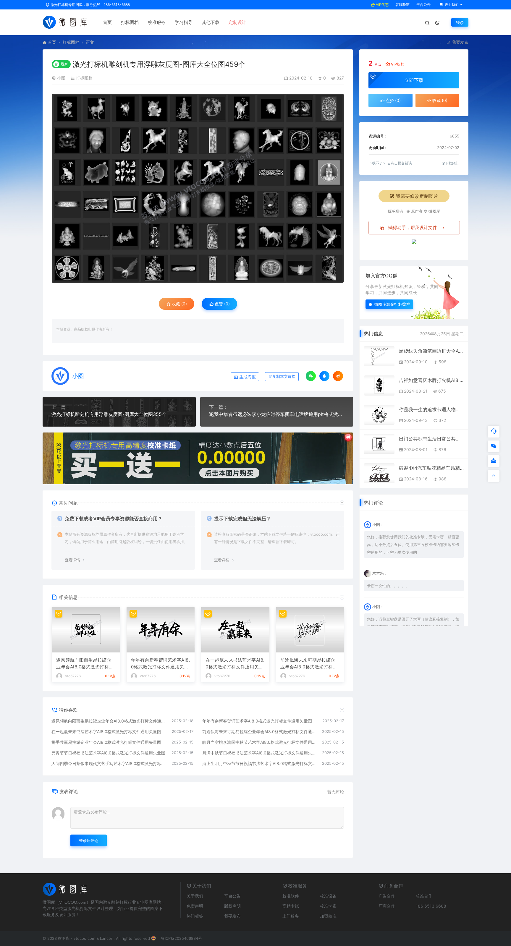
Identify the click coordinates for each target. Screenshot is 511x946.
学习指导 (184, 22)
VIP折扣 (398, 64)
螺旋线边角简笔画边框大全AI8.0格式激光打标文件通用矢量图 (431, 351)
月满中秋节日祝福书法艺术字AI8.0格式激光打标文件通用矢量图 (259, 752)
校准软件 (290, 895)
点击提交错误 (401, 163)
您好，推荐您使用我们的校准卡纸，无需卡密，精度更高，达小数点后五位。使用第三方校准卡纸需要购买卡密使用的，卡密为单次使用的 (413, 544)
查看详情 (72, 560)
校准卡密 (328, 905)
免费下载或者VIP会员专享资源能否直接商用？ (113, 518)
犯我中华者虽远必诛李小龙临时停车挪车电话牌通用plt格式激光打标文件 (277, 414)
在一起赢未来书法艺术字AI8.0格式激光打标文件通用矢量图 (235, 663)
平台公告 (423, 4)
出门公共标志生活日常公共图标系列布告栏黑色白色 (431, 439)
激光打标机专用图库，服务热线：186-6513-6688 (90, 4)
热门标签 (195, 916)
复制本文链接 (283, 376)
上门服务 (290, 916)
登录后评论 (88, 840)
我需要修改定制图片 (417, 196)
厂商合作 (387, 905)
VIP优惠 (382, 4)
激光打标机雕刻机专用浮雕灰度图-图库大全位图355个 (108, 414)
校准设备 (328, 895)
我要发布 (459, 42)
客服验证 (402, 4)
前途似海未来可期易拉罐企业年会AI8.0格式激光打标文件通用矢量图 (309, 663)
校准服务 (157, 22)
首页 (107, 22)
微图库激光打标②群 (392, 304)
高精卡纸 (290, 905)
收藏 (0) (179, 303)
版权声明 (232, 905)
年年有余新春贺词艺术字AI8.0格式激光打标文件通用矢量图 (160, 663)
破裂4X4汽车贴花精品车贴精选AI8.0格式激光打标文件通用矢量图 (431, 468)
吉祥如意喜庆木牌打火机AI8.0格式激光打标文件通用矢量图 (431, 380)
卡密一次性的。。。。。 (388, 585)
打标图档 (130, 22)
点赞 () (222, 303)
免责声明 (195, 905)
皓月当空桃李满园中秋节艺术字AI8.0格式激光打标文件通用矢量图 (259, 742)
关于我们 (195, 895)
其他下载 (210, 22)
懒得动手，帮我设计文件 (412, 227)
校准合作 (424, 895)
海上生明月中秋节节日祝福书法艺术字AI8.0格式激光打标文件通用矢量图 (259, 763)
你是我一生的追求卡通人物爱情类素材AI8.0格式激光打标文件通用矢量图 (431, 409)
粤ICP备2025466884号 (181, 938)
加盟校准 (328, 916)
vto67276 (73, 676)
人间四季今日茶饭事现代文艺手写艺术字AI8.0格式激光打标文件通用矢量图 (108, 763)
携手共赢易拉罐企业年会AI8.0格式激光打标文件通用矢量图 (106, 742)
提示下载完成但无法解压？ (242, 518)
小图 (61, 77)
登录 (460, 22)
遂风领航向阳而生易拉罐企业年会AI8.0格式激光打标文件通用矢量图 (85, 663)
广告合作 (387, 895)
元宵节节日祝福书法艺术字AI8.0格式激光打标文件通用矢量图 (108, 752)
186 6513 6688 (431, 905)
